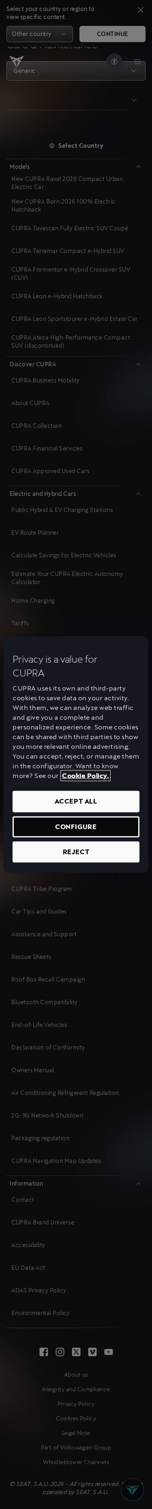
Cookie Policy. (85, 776)
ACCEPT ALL (76, 801)
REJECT (76, 852)
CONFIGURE (76, 826)
